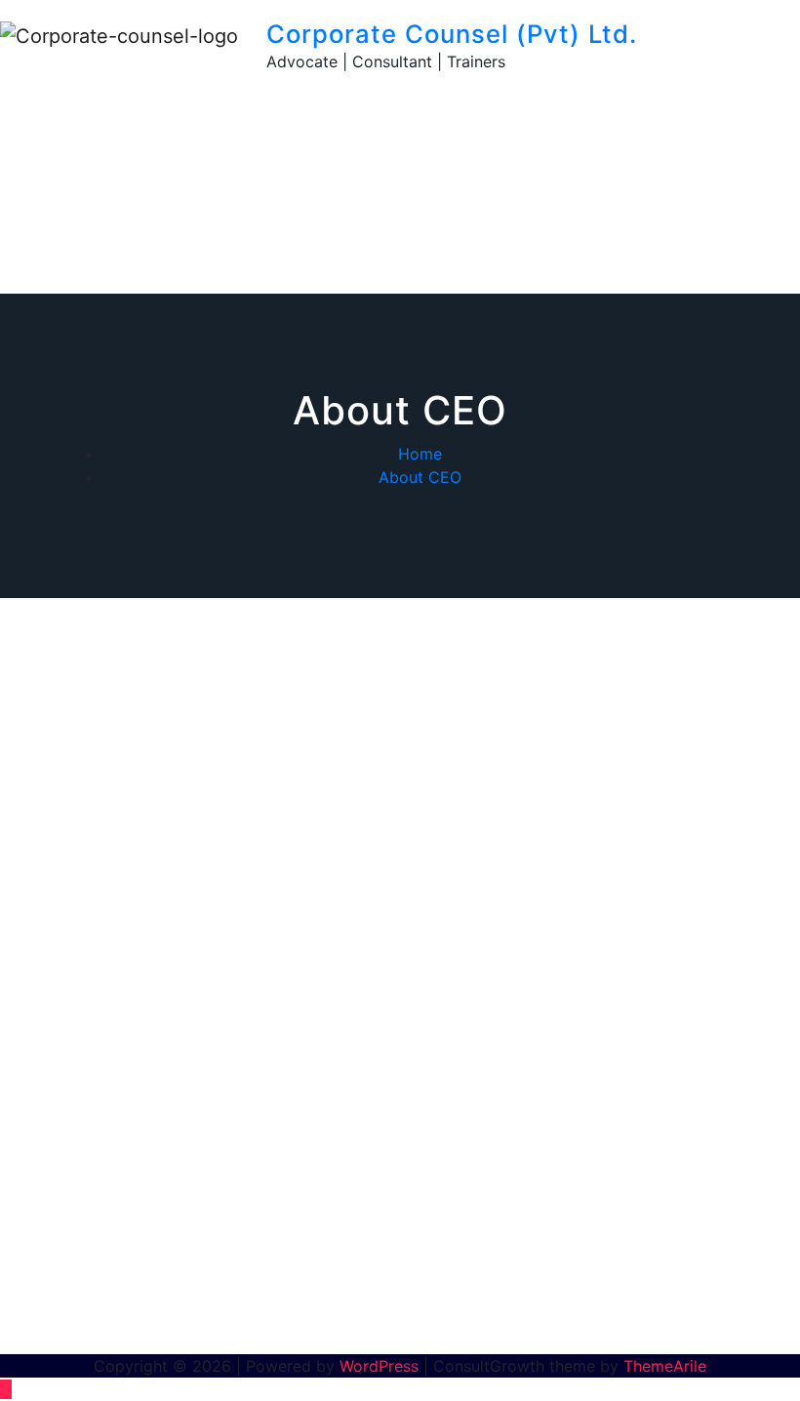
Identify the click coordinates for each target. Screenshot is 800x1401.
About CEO (420, 477)
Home (420, 453)
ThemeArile (664, 1366)
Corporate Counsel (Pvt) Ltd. (451, 34)
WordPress (379, 1366)
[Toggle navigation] (685, 39)
